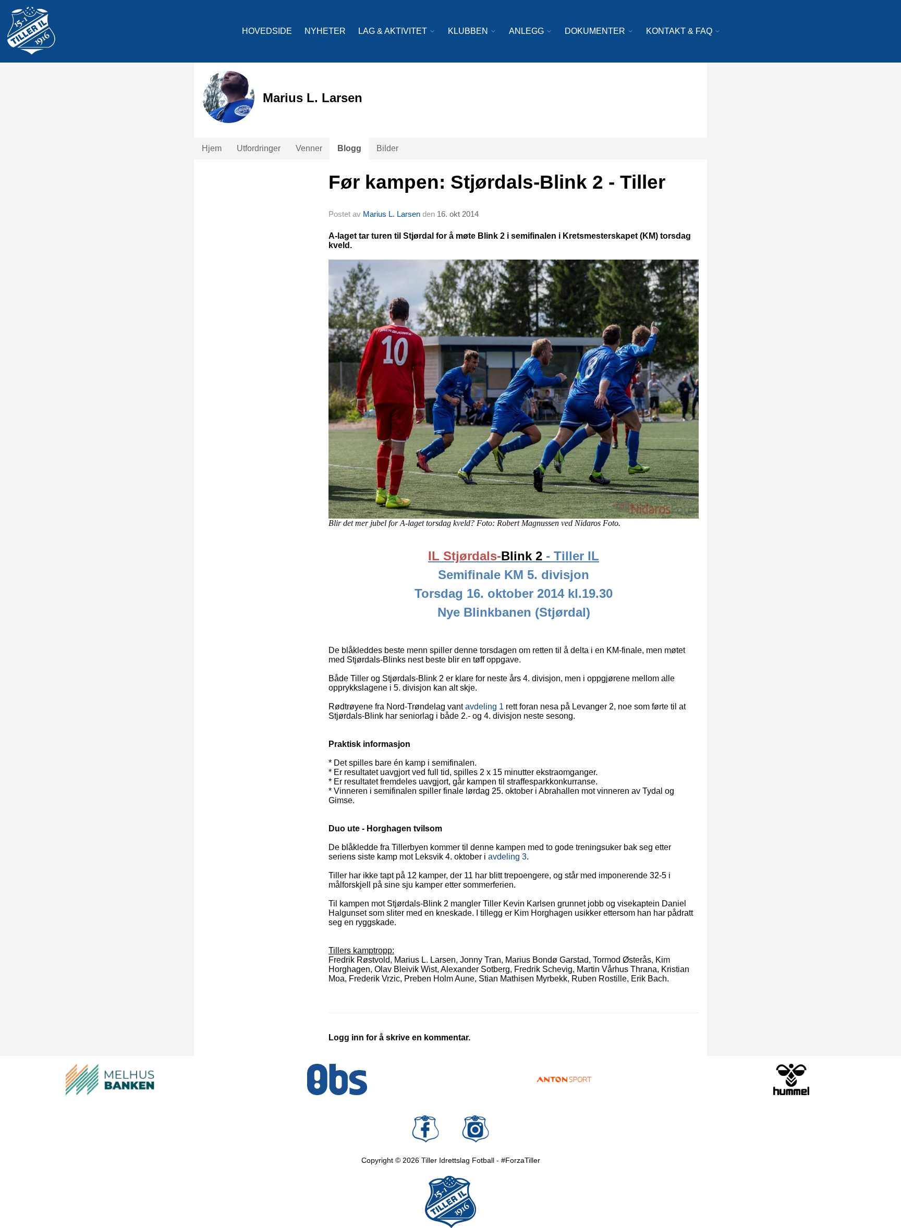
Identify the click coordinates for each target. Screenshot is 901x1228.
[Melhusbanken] (110, 1079)
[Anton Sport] (564, 1079)
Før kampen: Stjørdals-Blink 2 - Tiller (496, 182)
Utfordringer (259, 148)
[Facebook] (425, 1129)
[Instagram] (475, 1129)
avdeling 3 (507, 856)
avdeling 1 (484, 706)
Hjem (212, 148)
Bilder (387, 148)
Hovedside (267, 31)
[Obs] (337, 1079)
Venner (309, 148)
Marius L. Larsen (391, 214)
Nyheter (325, 31)
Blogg (349, 148)
